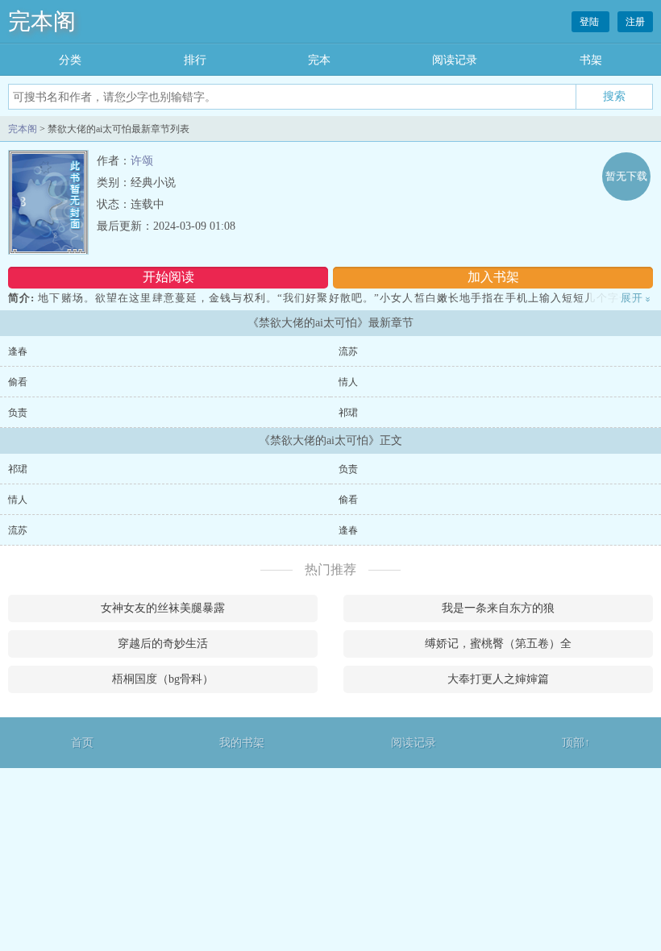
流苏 (348, 351)
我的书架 (241, 743)
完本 (319, 60)
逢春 (17, 351)
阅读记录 (454, 60)
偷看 (17, 382)
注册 (635, 21)
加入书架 (493, 277)
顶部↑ (576, 743)
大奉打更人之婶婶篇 (498, 679)
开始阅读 (168, 277)
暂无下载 (626, 176)
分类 (70, 60)
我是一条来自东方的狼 (498, 608)
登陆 (590, 21)
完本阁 (42, 21)
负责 (17, 412)
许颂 (142, 161)
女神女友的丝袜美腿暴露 (163, 608)
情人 (348, 382)
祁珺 (348, 412)
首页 (82, 743)
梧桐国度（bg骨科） (163, 679)
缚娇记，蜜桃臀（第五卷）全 (498, 643)
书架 (591, 60)
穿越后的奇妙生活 (163, 643)
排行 (195, 60)
